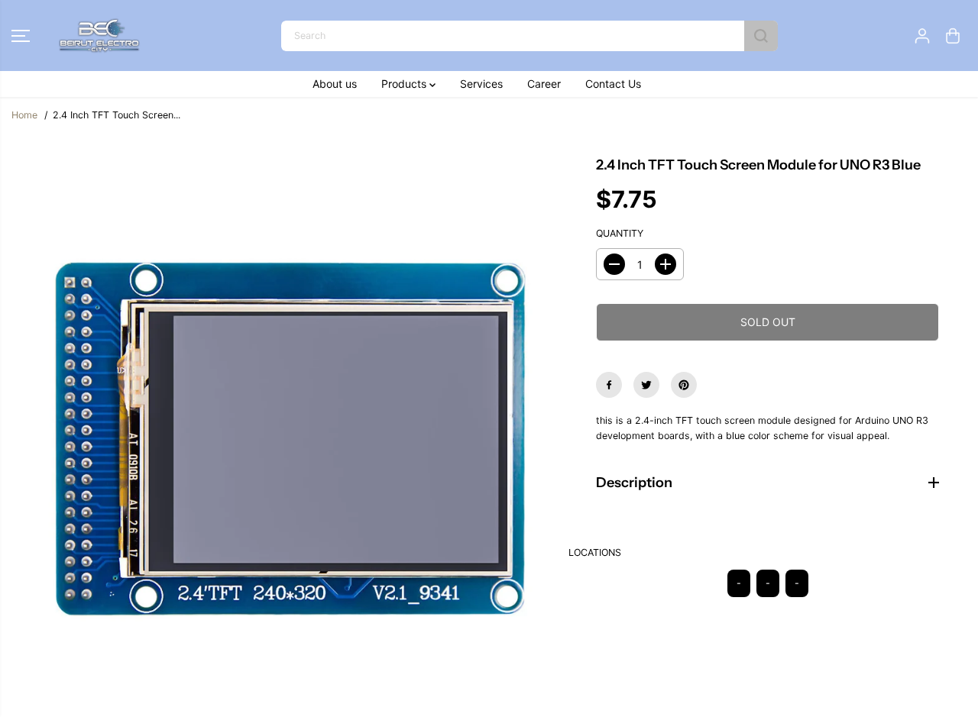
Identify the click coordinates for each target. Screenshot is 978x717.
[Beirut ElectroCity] (99, 35)
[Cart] (953, 36)
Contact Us (613, 83)
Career (544, 83)
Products (405, 83)
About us (335, 83)
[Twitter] (646, 385)
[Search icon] (761, 36)
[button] (20, 36)
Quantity (619, 233)
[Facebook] (609, 385)
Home (24, 115)
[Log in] (922, 36)
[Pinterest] (684, 385)
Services (481, 83)
